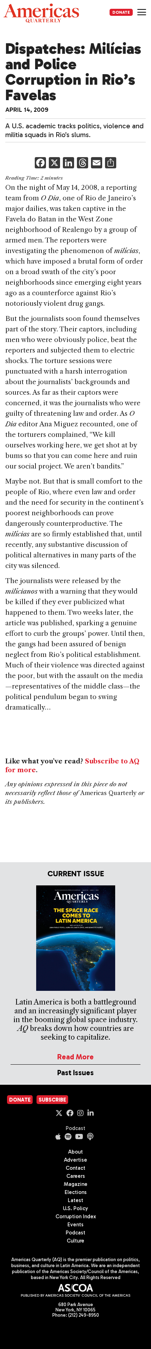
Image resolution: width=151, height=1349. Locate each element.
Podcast (75, 1128)
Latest (75, 1200)
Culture (75, 1241)
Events (75, 1224)
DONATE (121, 12)
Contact (75, 1168)
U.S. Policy (75, 1208)
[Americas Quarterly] (41, 13)
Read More (75, 1056)
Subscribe (52, 1100)
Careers (75, 1176)
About (75, 1152)
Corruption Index (75, 1216)
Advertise (75, 1160)
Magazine (75, 1184)
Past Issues (75, 1072)
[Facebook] (40, 163)
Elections (76, 1192)
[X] (54, 163)
